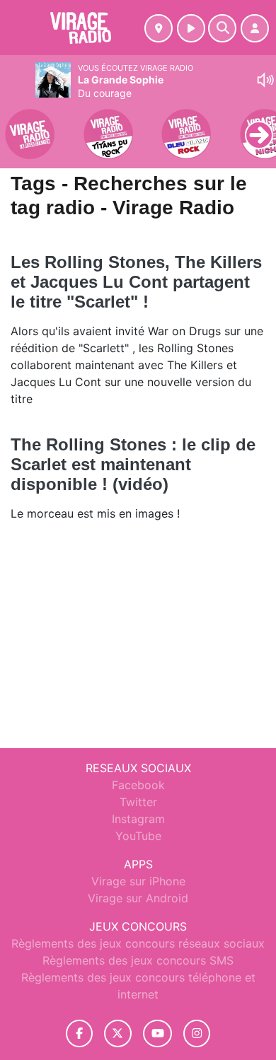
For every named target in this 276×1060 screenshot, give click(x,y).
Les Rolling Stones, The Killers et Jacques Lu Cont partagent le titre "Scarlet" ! (136, 281)
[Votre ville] (158, 28)
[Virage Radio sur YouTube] (157, 1033)
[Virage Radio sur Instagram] (196, 1033)
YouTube (138, 836)
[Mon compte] (255, 28)
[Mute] (265, 80)
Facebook (138, 785)
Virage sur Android (138, 898)
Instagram (138, 819)
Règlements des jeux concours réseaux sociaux (138, 943)
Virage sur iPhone (138, 881)
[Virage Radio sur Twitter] (118, 1033)
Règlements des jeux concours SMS (138, 960)
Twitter (138, 802)
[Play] (18, 124)
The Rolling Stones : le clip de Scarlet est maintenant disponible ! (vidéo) (133, 464)
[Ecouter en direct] (191, 28)
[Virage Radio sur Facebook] (79, 1033)
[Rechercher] (222, 28)
